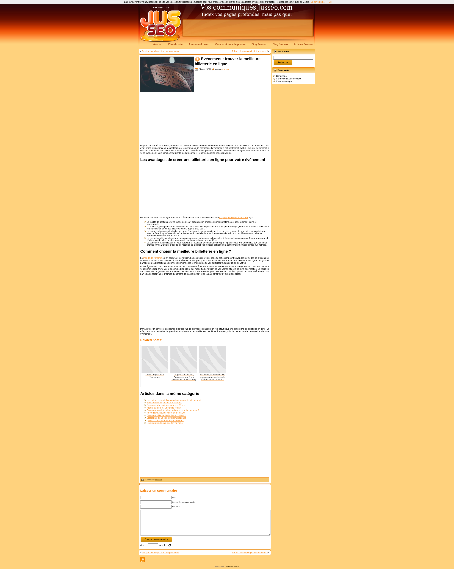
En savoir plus (318, 2)
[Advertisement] (247, 28)
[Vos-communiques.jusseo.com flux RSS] (142, 559)
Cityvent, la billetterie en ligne (233, 217)
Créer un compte (284, 81)
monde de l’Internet (152, 258)
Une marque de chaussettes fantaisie (165, 423)
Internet (158, 480)
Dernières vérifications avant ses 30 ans (166, 405)
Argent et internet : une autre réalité (164, 408)
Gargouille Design (232, 566)
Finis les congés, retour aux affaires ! (164, 402)
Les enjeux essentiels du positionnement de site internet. (174, 400)
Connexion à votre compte (288, 78)
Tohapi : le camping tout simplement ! (250, 51)
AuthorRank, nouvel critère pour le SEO (166, 413)
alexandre (226, 69)
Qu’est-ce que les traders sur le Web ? (165, 420)
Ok (330, 2)
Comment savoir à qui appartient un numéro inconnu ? (173, 410)
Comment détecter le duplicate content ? (166, 415)
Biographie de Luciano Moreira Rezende (166, 418)
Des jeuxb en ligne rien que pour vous (160, 51)
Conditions (281, 76)
